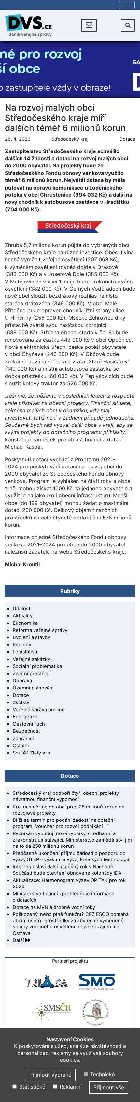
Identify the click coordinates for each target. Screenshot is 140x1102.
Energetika (25, 717)
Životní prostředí (32, 673)
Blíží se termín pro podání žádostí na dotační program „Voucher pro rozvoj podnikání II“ (64, 823)
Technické (102, 1074)
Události (22, 608)
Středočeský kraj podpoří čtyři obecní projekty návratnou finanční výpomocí (66, 796)
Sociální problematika (37, 666)
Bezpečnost (26, 731)
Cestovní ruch (29, 724)
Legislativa (25, 652)
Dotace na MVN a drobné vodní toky (54, 907)
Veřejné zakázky (31, 659)
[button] (89, 25)
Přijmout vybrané (50, 1074)
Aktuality (23, 616)
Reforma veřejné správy (40, 630)
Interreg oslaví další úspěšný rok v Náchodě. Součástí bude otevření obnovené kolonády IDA (67, 870)
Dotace (127, 139)
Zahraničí (23, 738)
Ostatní (21, 746)
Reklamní (70, 1086)
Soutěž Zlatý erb (31, 753)
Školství (22, 702)
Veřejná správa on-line (39, 710)
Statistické (31, 1086)
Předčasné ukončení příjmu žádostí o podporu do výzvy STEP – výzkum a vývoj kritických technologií (71, 856)
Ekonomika (25, 623)
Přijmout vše (108, 1087)
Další (19, 940)
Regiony (22, 645)
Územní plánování (33, 688)
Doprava (22, 681)
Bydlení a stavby (31, 637)
